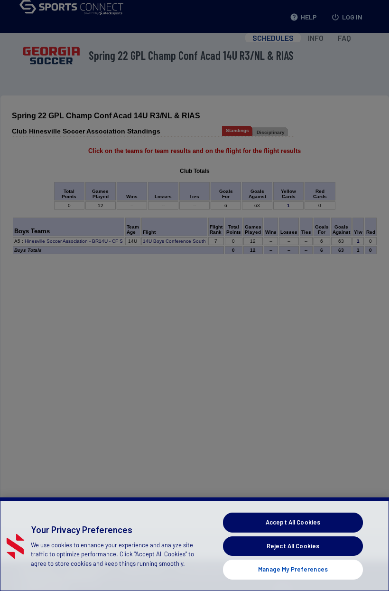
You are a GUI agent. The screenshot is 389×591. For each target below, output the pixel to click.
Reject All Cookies (293, 546)
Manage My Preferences (293, 569)
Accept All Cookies (293, 522)
